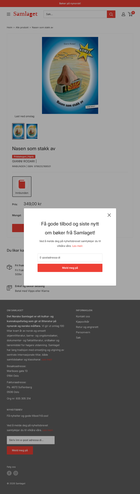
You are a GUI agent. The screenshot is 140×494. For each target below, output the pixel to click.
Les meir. (77, 246)
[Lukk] (109, 214)
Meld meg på (70, 267)
